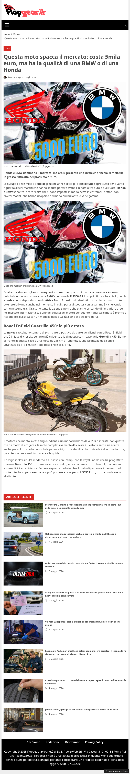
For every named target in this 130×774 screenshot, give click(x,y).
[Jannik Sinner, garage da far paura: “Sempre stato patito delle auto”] (23, 720)
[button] (125, 25)
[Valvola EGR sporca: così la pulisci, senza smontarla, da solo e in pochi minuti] (23, 632)
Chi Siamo (33, 742)
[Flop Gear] (25, 10)
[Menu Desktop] (7, 25)
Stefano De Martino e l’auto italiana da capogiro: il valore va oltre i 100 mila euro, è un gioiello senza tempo (83, 506)
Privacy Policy (94, 742)
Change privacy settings (116, 771)
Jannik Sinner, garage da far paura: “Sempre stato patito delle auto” (82, 709)
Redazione (53, 742)
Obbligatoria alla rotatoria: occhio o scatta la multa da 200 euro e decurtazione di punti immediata (80, 535)
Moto (7, 48)
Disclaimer (72, 742)
